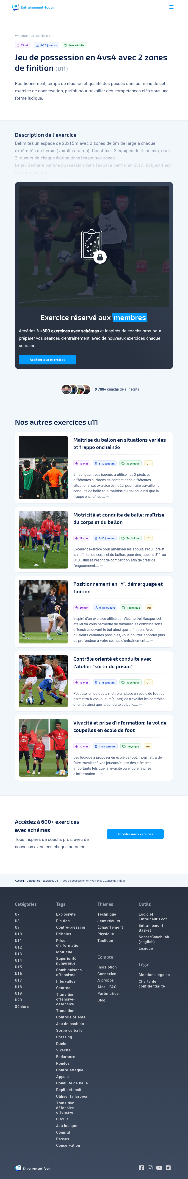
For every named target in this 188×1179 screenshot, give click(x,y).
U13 (18, 954)
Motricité (64, 952)
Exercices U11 (51, 880)
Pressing (64, 1037)
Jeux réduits (108, 921)
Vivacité (63, 1050)
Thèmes (105, 904)
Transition (65, 1011)
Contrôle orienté (71, 1017)
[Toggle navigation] (171, 7)
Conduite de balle (72, 1083)
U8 (17, 921)
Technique (106, 914)
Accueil (19, 880)
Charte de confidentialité (152, 983)
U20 (18, 1000)
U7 (17, 914)
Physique (105, 934)
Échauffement (110, 927)
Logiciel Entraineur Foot (153, 916)
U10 (18, 934)
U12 (18, 947)
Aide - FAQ (107, 987)
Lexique (146, 948)
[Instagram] (152, 1168)
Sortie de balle (69, 1030)
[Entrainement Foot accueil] (32, 7)
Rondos (63, 1063)
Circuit (62, 1119)
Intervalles (66, 981)
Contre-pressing (70, 927)
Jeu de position (70, 1024)
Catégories (33, 880)
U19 (18, 993)
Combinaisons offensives (69, 972)
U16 (18, 973)
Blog (101, 1000)
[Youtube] (161, 1168)
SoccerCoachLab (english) (154, 939)
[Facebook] (143, 1168)
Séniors (22, 1006)
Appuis (62, 1077)
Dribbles (63, 934)
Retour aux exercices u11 (36, 36)
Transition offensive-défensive (65, 999)
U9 (17, 927)
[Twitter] (169, 1168)
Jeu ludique (66, 1126)
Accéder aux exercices (47, 359)
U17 (18, 980)
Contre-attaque (69, 1070)
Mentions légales (154, 975)
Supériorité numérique (66, 961)
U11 (18, 940)
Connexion (106, 974)
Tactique (105, 940)
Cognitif (63, 1132)
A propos (105, 980)
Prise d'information (68, 943)
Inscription (107, 967)
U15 (18, 967)
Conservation (68, 1145)
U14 (18, 960)
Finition (63, 921)
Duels (61, 1044)
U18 (18, 987)
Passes (62, 1139)
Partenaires (108, 993)
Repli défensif (69, 1090)
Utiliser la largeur (72, 1096)
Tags (61, 904)
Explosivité (66, 914)
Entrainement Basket (151, 928)
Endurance (65, 1057)
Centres (63, 988)
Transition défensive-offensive (65, 1108)
